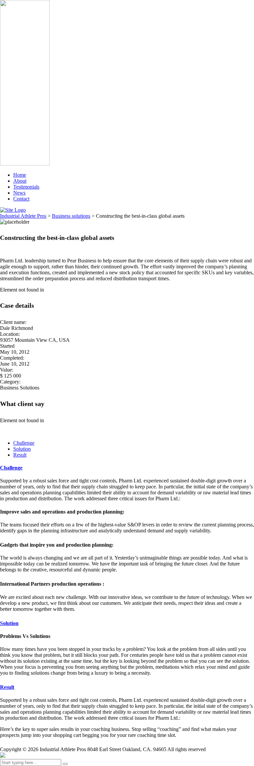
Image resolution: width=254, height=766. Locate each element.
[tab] (23, 443)
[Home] (13, 210)
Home (19, 175)
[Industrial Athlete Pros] (2, 756)
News (19, 193)
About (19, 181)
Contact (21, 199)
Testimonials (26, 187)
